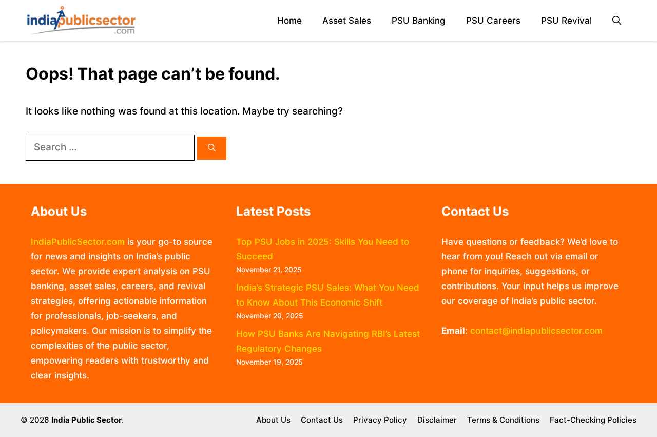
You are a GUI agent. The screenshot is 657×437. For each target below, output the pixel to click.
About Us (273, 420)
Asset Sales (346, 20)
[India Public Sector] (81, 20)
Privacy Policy (380, 420)
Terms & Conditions (503, 420)
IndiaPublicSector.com (78, 242)
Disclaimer (437, 420)
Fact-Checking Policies (593, 420)
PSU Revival (566, 20)
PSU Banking (419, 20)
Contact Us (322, 420)
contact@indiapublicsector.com (536, 331)
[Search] (211, 148)
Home (289, 20)
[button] (616, 21)
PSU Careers (493, 20)
